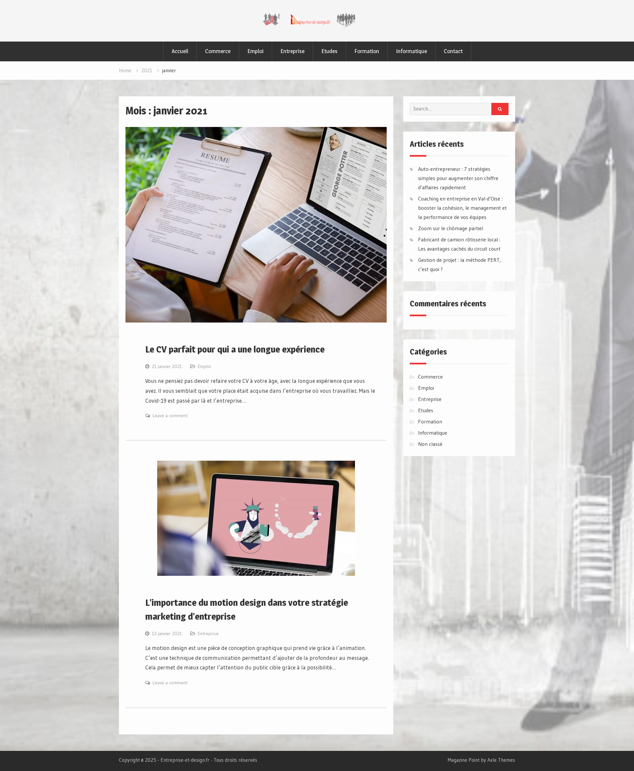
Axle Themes (501, 760)
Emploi (255, 51)
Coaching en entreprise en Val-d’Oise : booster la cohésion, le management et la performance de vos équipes (462, 207)
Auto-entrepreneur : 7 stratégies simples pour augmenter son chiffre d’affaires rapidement (458, 178)
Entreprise (292, 51)
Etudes (329, 51)
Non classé (430, 444)
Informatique (411, 51)
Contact (453, 51)
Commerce (217, 51)
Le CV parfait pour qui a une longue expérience (235, 349)
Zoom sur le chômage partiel (450, 228)
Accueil (180, 51)
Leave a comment (170, 415)
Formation (366, 51)
